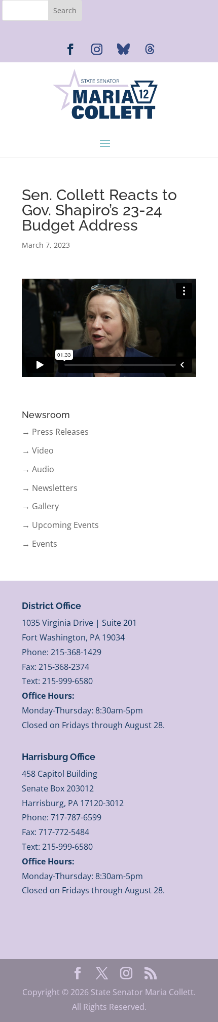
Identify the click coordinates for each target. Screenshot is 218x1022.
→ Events (39, 543)
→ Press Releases (55, 431)
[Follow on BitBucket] (149, 49)
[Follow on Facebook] (70, 49)
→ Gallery (40, 506)
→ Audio (38, 469)
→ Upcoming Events (60, 525)
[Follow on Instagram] (97, 49)
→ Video (38, 450)
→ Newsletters (50, 488)
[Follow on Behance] (123, 49)
